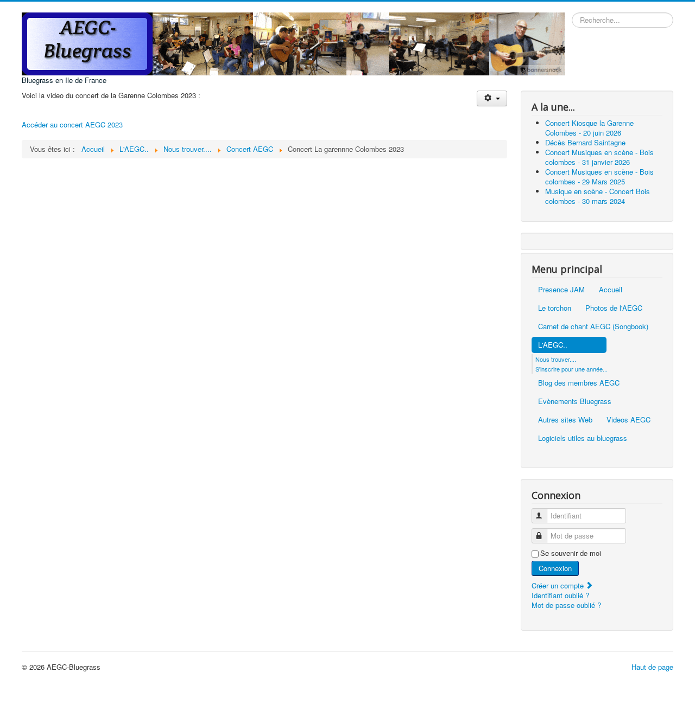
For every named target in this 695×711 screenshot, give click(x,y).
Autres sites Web (565, 443)
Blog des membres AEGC (579, 406)
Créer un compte (559, 609)
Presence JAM (561, 313)
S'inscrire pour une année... (571, 392)
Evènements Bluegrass (574, 424)
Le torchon (554, 331)
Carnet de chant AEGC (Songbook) (593, 349)
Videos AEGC (628, 443)
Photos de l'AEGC (613, 331)
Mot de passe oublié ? (566, 628)
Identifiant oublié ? (560, 618)
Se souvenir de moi (570, 576)
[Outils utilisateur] (492, 98)
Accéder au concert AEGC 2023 (72, 124)
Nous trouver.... (555, 382)
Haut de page (652, 690)
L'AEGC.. (552, 368)
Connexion (555, 591)
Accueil (610, 313)
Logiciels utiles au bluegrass (582, 461)
